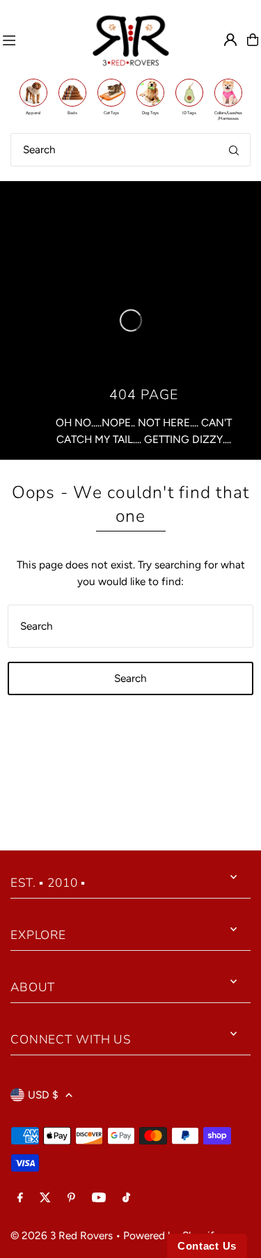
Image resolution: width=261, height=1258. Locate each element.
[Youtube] (99, 1198)
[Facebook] (20, 1198)
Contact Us (207, 1246)
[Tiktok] (126, 1198)
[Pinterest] (71, 1198)
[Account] (230, 39)
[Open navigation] (40, 39)
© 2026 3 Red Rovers (61, 1235)
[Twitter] (45, 1198)
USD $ (43, 1094)
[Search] (234, 149)
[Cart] (252, 39)
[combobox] (130, 149)
